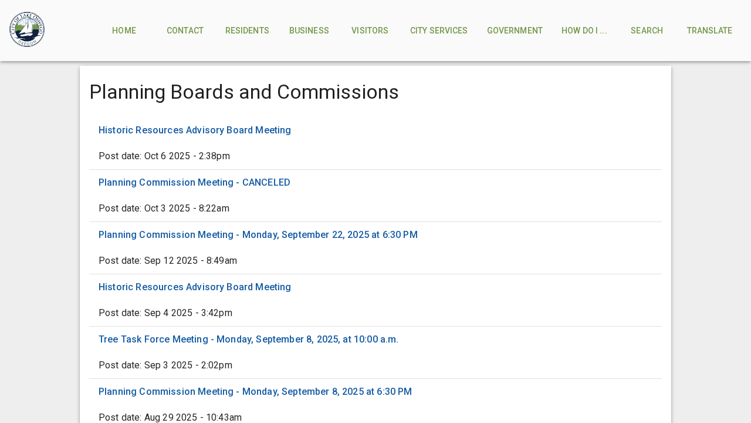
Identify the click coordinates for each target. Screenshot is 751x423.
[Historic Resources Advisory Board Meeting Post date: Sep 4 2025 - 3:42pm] (375, 300)
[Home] (27, 30)
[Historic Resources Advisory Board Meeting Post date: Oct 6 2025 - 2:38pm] (375, 143)
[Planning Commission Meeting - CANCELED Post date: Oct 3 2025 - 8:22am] (375, 195)
